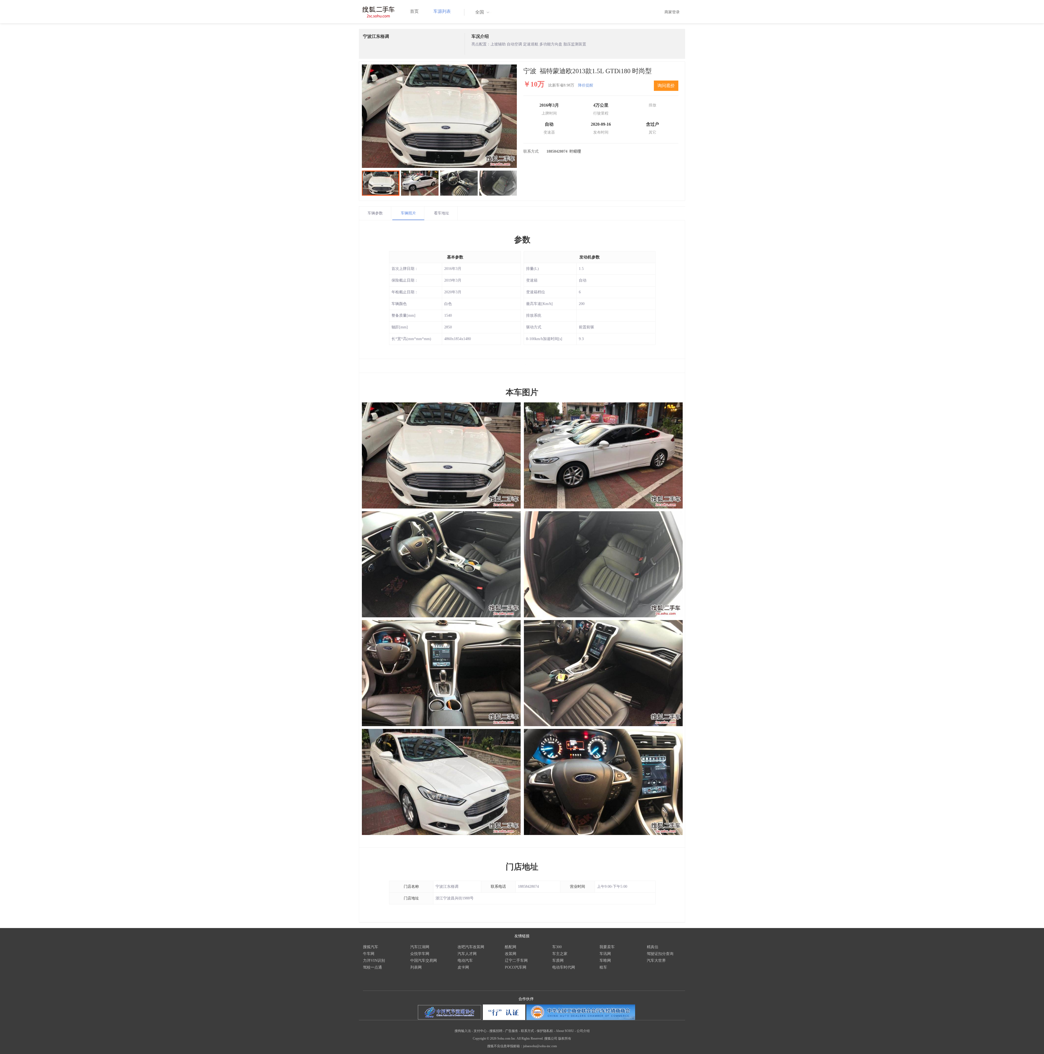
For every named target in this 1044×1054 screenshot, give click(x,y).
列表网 (416, 967)
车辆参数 (375, 213)
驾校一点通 (372, 967)
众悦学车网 (419, 954)
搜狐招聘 (495, 1031)
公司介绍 (583, 1031)
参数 (522, 239)
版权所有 (564, 1038)
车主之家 (559, 954)
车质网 (558, 961)
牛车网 (368, 954)
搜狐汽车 (370, 947)
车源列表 (442, 11)
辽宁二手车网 (516, 961)
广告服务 (511, 1031)
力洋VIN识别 (374, 961)
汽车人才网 (467, 954)
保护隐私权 (545, 1031)
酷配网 (510, 947)
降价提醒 (585, 85)
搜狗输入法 (463, 1031)
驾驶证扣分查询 (660, 954)
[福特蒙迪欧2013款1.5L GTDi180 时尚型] (439, 116)
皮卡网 (463, 967)
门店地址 (522, 866)
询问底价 (666, 85)
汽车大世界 (656, 961)
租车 (603, 967)
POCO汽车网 (515, 967)
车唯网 (605, 961)
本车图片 (522, 392)
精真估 (652, 947)
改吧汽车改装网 (471, 947)
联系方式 (527, 1031)
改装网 (510, 954)
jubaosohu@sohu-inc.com (540, 1046)
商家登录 (672, 12)
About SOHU (565, 1031)
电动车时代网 (563, 967)
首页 (414, 11)
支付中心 (480, 1031)
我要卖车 (607, 947)
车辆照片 (408, 213)
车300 (557, 947)
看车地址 (441, 213)
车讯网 (605, 954)
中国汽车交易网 (423, 961)
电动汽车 (465, 961)
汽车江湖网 (419, 947)
